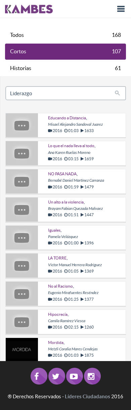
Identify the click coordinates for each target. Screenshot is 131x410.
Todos (65, 35)
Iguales (54, 230)
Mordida (55, 342)
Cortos (65, 51)
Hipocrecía (58, 314)
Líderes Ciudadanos (87, 396)
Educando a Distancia (67, 118)
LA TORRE (57, 258)
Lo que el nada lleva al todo (71, 145)
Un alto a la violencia (66, 202)
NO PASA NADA (62, 174)
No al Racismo (60, 286)
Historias (65, 68)
